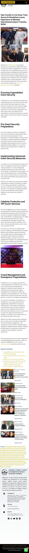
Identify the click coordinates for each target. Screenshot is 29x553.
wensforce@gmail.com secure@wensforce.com (15, 514)
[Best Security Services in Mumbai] (7, 399)
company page (6, 344)
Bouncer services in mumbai (13, 452)
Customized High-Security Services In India (20, 387)
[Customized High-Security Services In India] (7, 387)
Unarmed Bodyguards (6, 464)
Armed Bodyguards (11, 446)
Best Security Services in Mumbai (13, 359)
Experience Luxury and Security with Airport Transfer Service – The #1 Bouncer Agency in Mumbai (15, 362)
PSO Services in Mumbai (19, 463)
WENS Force (12, 65)
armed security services (7, 450)
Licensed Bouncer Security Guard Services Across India (21, 375)
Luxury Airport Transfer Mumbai (13, 366)
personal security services (7, 461)
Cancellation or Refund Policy (18, 545)
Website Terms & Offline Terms (10, 547)
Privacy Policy (6, 545)
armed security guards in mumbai (15, 448)
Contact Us (21, 547)
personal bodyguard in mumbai (15, 457)
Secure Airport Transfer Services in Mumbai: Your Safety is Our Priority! (20, 437)
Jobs (26, 547)
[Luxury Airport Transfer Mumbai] (7, 425)
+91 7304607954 (12, 506)
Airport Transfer (18, 406)
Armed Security (18, 383)
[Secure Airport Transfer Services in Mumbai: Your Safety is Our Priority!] (7, 434)
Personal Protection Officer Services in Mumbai (14, 459)
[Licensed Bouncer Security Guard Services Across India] (7, 374)
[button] (26, 2)
